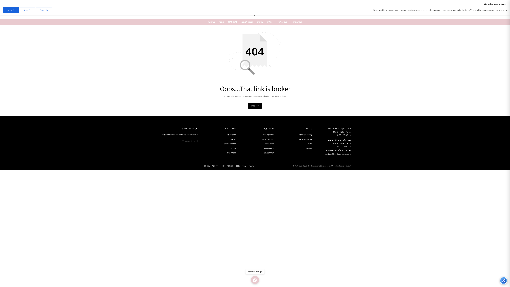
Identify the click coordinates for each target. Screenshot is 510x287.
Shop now (255, 106)
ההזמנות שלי (231, 135)
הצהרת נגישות (269, 153)
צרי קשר (211, 22)
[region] (255, 7)
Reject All (27, 10)
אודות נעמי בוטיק (268, 135)
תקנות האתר (269, 144)
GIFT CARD (232, 22)
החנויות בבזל (231, 153)
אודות (221, 22)
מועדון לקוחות (247, 22)
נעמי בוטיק (297, 22)
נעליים (269, 22)
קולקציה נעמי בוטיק (305, 135)
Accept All (11, 10)
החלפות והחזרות (230, 144)
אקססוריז (309, 148)
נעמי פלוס (283, 22)
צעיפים (260, 22)
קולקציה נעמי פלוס (305, 139)
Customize (44, 10)
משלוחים (233, 139)
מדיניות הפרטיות (268, 148)
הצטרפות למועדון (268, 139)
